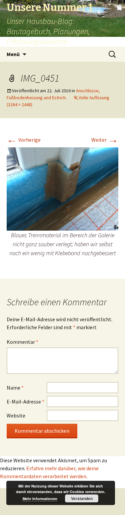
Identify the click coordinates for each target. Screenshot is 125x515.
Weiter (104, 139)
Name (15, 387)
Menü (13, 54)
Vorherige (24, 139)
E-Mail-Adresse (25, 401)
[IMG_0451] (62, 188)
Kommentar (22, 341)
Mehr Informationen (40, 498)
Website (16, 415)
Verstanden (82, 498)
